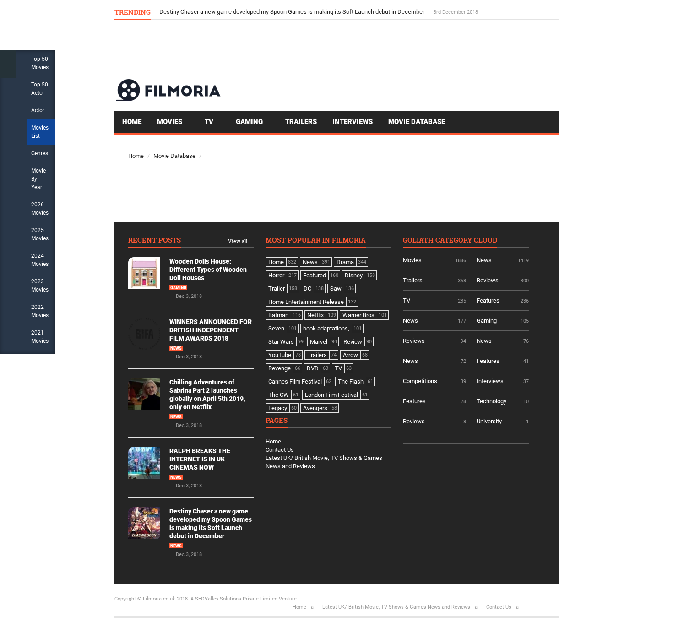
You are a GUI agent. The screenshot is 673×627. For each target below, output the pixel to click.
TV (210, 122)
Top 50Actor (39, 88)
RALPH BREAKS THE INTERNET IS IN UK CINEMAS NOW (199, 459)
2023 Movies (40, 285)
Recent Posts (154, 240)
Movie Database (416, 122)
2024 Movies (40, 260)
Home (131, 122)
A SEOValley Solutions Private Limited (233, 599)
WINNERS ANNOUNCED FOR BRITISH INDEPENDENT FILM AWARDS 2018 (210, 330)
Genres (39, 153)
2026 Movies (40, 208)
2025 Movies (40, 234)
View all (237, 241)
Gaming (250, 122)
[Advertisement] (392, 49)
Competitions (420, 381)
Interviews (352, 122)
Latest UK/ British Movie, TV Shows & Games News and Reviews (396, 607)
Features (488, 300)
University (489, 421)
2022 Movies (40, 311)
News (176, 348)
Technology (491, 401)
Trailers (301, 122)
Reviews (488, 280)
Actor (37, 110)
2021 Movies (40, 337)
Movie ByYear (38, 179)
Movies (170, 122)
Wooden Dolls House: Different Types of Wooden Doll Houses (208, 269)
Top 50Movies (40, 63)
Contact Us (280, 449)
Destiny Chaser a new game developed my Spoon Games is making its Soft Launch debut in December (292, 11)
